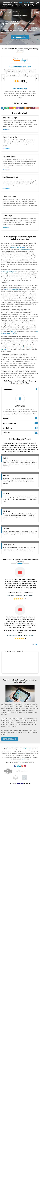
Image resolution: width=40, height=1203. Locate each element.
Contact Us (25, 878)
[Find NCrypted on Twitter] (18, 881)
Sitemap (11, 878)
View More (34, 760)
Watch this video (24, 2)
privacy (24, 875)
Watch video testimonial (14, 712)
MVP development (24, 250)
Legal (15, 878)
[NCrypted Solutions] (10, 11)
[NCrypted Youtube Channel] (22, 881)
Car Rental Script (9, 156)
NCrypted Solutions (27, 864)
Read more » (6, 129)
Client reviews (28, 712)
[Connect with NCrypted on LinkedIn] (20, 881)
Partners (20, 878)
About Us (31, 878)
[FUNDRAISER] (20, 79)
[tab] (20, 389)
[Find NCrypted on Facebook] (15, 881)
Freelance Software (20, 67)
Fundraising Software (20, 88)
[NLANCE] (20, 58)
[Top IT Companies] (24, 891)
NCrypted (13, 331)
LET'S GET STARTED (9, 855)
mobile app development (9, 272)
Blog (7, 878)
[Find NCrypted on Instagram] (25, 881)
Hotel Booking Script (10, 177)
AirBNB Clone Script (10, 118)
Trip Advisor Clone (9, 196)
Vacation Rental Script (11, 137)
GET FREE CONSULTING (20, 37)
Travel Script (7, 216)
